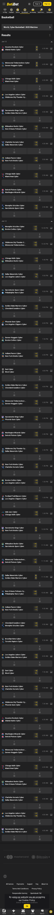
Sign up (47, 4)
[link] (13, 4)
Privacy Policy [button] (37, 889)
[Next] (49, 857)
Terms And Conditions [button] (20, 889)
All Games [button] (10, 884)
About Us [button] (44, 884)
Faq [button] (37, 884)
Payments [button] (20, 884)
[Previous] (4, 857)
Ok (27, 906)
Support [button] (30, 884)
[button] (27, 41)
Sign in (37, 4)
